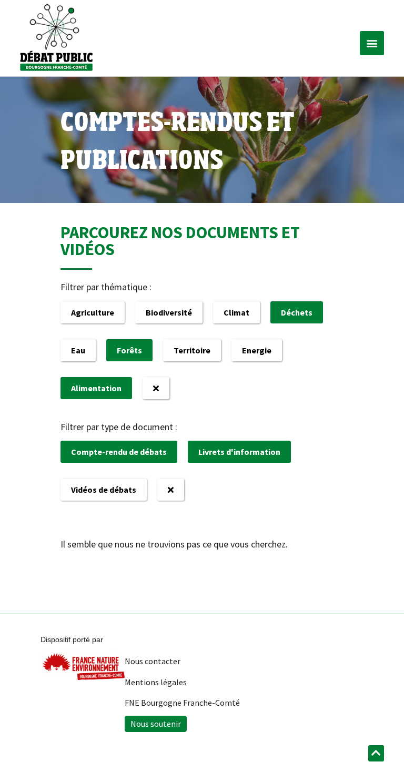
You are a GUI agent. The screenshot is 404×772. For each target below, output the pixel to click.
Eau (78, 350)
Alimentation (96, 388)
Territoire (192, 350)
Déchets (296, 312)
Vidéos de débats (103, 489)
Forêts (129, 350)
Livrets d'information (239, 451)
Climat (236, 312)
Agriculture (92, 312)
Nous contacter (152, 661)
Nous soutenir (155, 723)
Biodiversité (169, 312)
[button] (372, 43)
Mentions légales (156, 682)
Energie (256, 350)
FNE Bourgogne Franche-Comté (182, 702)
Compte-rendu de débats (119, 451)
